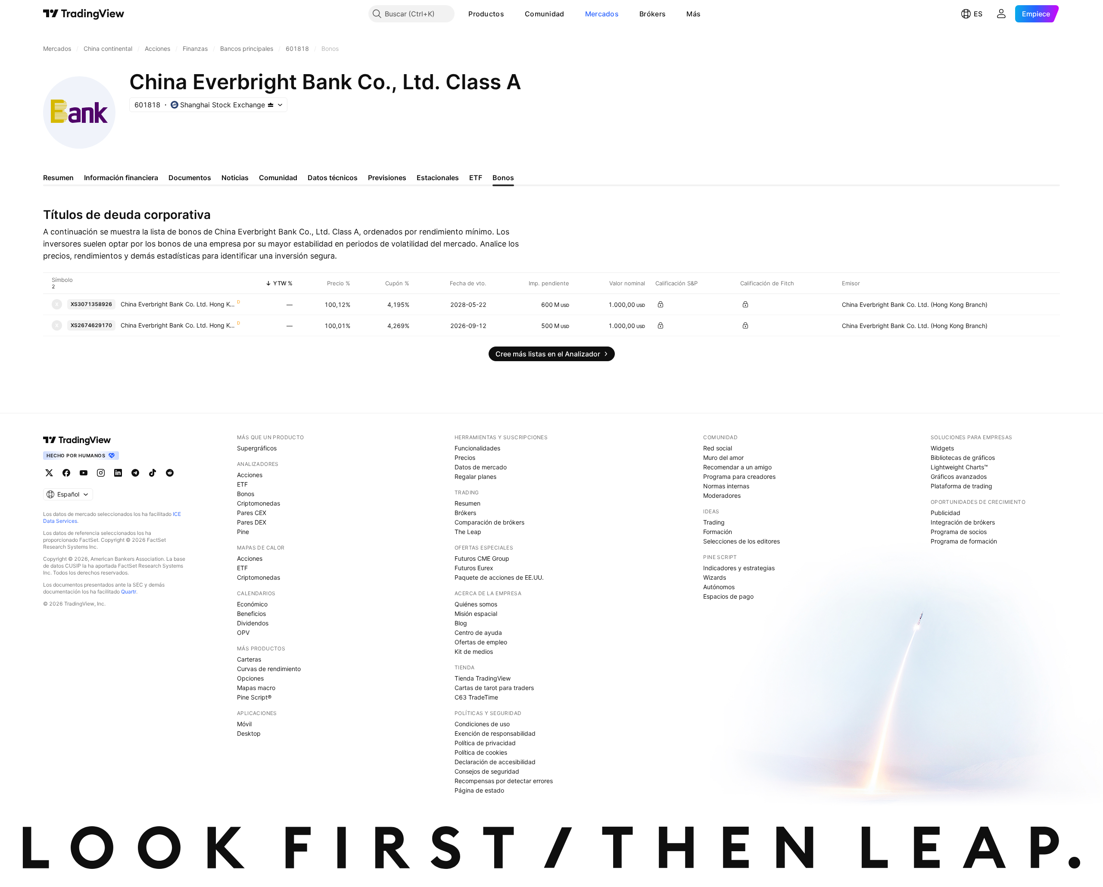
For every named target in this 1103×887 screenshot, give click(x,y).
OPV (243, 632)
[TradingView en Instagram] (101, 473)
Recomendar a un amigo (737, 467)
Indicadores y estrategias (739, 568)
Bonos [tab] (503, 177)
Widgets (942, 448)
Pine (243, 531)
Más (693, 13)
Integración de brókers (963, 522)
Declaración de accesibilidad (495, 761)
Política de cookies (481, 752)
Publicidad (945, 512)
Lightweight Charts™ (959, 467)
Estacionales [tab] (438, 177)
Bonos (245, 493)
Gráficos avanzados (959, 476)
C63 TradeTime (476, 697)
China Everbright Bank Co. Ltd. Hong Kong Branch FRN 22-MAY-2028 (178, 304)
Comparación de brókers (489, 522)
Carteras (249, 659)
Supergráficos (257, 448)
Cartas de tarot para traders (494, 687)
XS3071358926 (91, 304)
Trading (714, 522)
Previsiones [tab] (387, 177)
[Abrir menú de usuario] (1001, 13)
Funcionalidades (477, 448)
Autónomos (719, 586)
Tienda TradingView (483, 678)
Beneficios (251, 613)
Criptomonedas (258, 503)
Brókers (652, 13)
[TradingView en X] (49, 473)
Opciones (250, 678)
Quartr (128, 591)
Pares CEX (251, 512)
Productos (486, 13)
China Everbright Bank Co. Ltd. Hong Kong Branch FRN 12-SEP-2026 (178, 325)
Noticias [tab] (235, 177)
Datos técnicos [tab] (333, 177)
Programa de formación (964, 541)
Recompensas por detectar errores (504, 780)
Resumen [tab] (58, 177)
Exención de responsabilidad (495, 733)
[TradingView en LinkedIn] (118, 473)
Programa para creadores (739, 476)
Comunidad (544, 13)
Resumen (467, 503)
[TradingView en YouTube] (84, 473)
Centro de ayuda (478, 632)
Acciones (249, 474)
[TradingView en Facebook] (66, 473)
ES (978, 13)
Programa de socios (959, 531)
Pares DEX (251, 522)
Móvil (244, 724)
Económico (252, 604)
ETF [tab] (475, 177)
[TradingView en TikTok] (152, 473)
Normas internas (726, 486)
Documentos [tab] (189, 177)
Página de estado (479, 790)
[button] (510, 13)
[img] (270, 105)
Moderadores (722, 495)
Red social (717, 448)
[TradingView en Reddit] (170, 473)
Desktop (249, 733)
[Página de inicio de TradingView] (84, 14)
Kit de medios (474, 651)
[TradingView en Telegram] (135, 473)
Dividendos (252, 623)
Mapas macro (256, 687)
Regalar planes (475, 476)
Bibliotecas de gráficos (963, 457)
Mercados (602, 13)
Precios (465, 457)
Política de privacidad (485, 742)
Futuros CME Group (482, 558)
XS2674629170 (91, 325)
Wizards (714, 577)
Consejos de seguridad (487, 771)
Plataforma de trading (961, 486)
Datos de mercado (481, 467)
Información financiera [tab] (121, 177)
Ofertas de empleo (481, 642)
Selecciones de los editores (741, 541)
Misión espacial (476, 613)
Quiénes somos (476, 604)
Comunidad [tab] (278, 177)
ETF (242, 484)
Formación (717, 531)
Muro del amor (723, 457)
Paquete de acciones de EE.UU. (499, 577)
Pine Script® (254, 697)
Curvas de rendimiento (269, 668)
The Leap (468, 531)
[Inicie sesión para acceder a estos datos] (660, 304)
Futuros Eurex (474, 568)
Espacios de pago (728, 596)
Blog (461, 623)
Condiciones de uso (482, 724)
